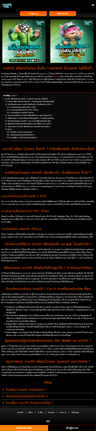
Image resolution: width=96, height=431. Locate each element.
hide (13, 95)
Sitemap (75, 412)
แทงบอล (51, 412)
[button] (93, 5)
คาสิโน (40, 412)
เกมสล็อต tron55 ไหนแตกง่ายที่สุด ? (29, 403)
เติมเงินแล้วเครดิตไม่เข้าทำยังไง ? (27, 396)
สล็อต (30, 412)
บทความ (63, 412)
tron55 (56, 76)
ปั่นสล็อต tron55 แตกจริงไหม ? (26, 389)
